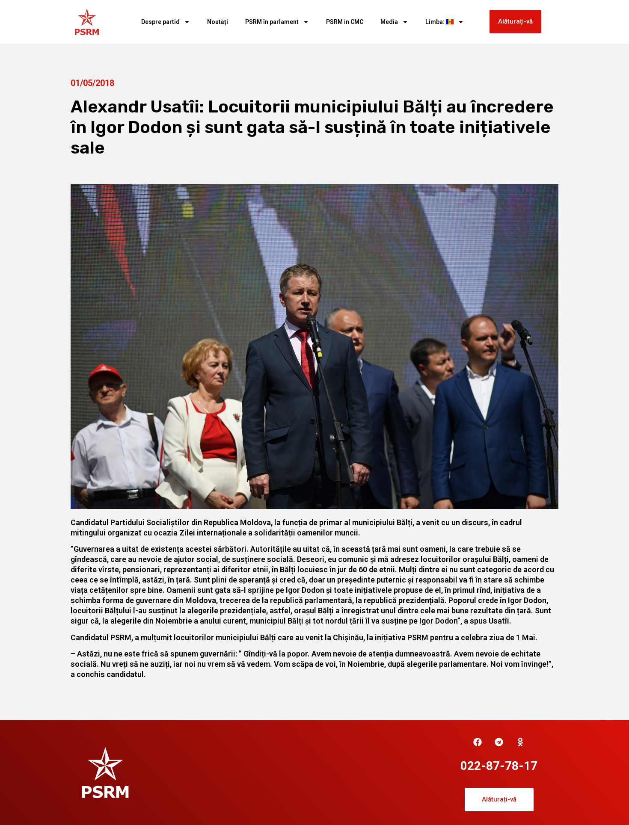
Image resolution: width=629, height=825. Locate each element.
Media (389, 21)
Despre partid (160, 21)
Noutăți (217, 21)
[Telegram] (498, 742)
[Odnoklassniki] (520, 742)
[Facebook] (477, 742)
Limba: (435, 21)
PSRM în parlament (272, 21)
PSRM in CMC (344, 21)
